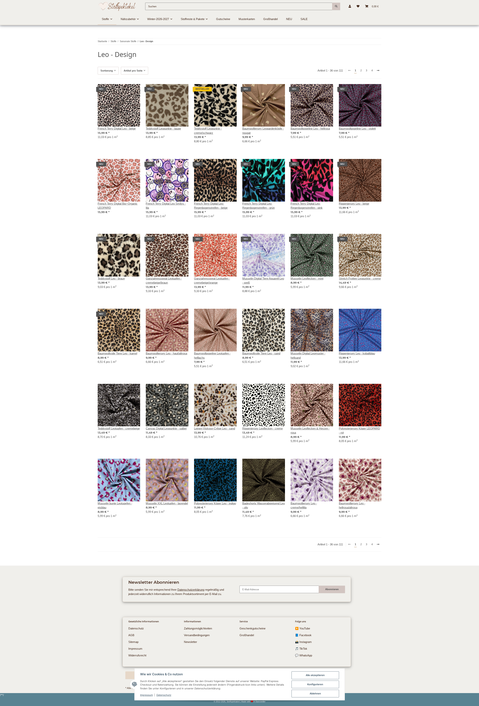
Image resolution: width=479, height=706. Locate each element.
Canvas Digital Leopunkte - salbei (166, 428)
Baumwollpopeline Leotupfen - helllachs (212, 355)
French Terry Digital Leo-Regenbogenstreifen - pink (307, 205)
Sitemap (133, 641)
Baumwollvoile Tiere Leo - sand (261, 353)
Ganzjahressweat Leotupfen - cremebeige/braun (164, 280)
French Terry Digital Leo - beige (117, 128)
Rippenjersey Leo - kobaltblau (357, 353)
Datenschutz (163, 694)
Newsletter (190, 641)
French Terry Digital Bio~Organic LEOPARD (118, 205)
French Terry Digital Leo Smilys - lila (166, 205)
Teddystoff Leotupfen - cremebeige (119, 428)
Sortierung (106, 70)
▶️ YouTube (302, 628)
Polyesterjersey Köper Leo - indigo (215, 503)
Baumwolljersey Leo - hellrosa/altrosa (352, 505)
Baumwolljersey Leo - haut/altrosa (166, 353)
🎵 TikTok (301, 648)
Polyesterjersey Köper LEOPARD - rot (359, 430)
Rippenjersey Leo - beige (354, 203)
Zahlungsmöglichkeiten (198, 628)
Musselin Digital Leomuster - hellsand (308, 355)
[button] (350, 6)
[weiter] (378, 71)
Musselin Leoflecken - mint (307, 278)
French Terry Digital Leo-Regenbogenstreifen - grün (258, 205)
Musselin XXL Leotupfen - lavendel (167, 503)
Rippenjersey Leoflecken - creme (262, 428)
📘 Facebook (303, 635)
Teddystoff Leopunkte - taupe (163, 128)
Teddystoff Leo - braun (111, 278)
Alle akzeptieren (315, 675)
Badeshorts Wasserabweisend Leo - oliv (263, 505)
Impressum (146, 694)
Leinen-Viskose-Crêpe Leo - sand (214, 428)
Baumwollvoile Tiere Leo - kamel (117, 353)
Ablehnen (315, 693)
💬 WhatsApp (303, 655)
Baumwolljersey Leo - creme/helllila (304, 505)
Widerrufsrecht (137, 655)
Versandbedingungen (197, 635)
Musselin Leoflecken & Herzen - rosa (310, 430)
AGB (131, 635)
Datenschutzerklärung (190, 589)
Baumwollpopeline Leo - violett (357, 128)
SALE (304, 19)
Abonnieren (332, 589)
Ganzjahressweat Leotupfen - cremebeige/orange (212, 280)
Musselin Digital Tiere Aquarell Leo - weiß (263, 280)
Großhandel (247, 635)
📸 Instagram (303, 641)
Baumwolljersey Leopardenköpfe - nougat (263, 130)
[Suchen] (336, 6)
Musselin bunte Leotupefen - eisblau (115, 505)
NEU (289, 19)
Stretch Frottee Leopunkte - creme (360, 278)
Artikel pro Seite (133, 70)
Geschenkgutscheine (253, 628)
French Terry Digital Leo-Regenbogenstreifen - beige (211, 205)
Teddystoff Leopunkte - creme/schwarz (208, 130)
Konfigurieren (315, 684)
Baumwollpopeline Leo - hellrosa (310, 128)
